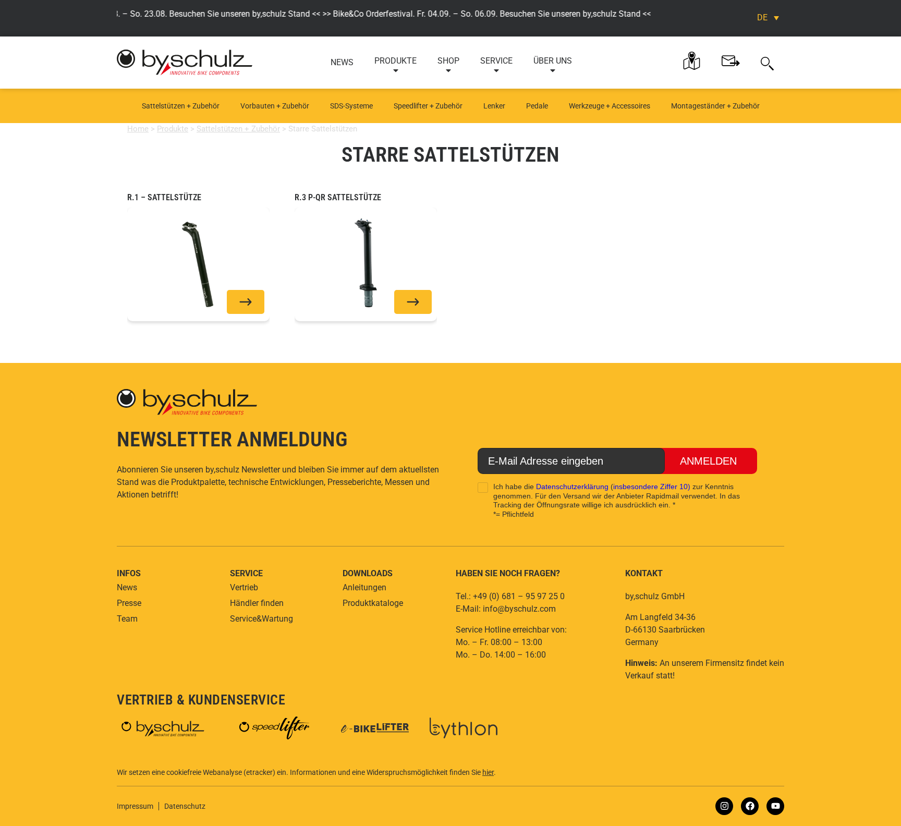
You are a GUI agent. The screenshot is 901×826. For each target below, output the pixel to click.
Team (127, 619)
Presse (129, 603)
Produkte (395, 61)
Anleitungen (364, 587)
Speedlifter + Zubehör (428, 106)
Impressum (135, 806)
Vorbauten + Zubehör (274, 106)
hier (488, 772)
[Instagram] (724, 806)
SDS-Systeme (351, 106)
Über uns (552, 61)
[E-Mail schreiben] (731, 61)
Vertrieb (244, 587)
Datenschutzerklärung (572, 486)
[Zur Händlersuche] (692, 61)
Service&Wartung (261, 619)
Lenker (494, 106)
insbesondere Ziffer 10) (651, 486)
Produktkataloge (373, 603)
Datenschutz (184, 806)
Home (138, 128)
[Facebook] (750, 806)
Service (496, 61)
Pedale (537, 106)
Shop (448, 61)
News (342, 62)
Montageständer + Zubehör (715, 106)
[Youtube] (775, 806)
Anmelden (708, 461)
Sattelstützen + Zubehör (181, 106)
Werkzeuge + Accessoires (609, 106)
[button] (767, 63)
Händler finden (257, 603)
